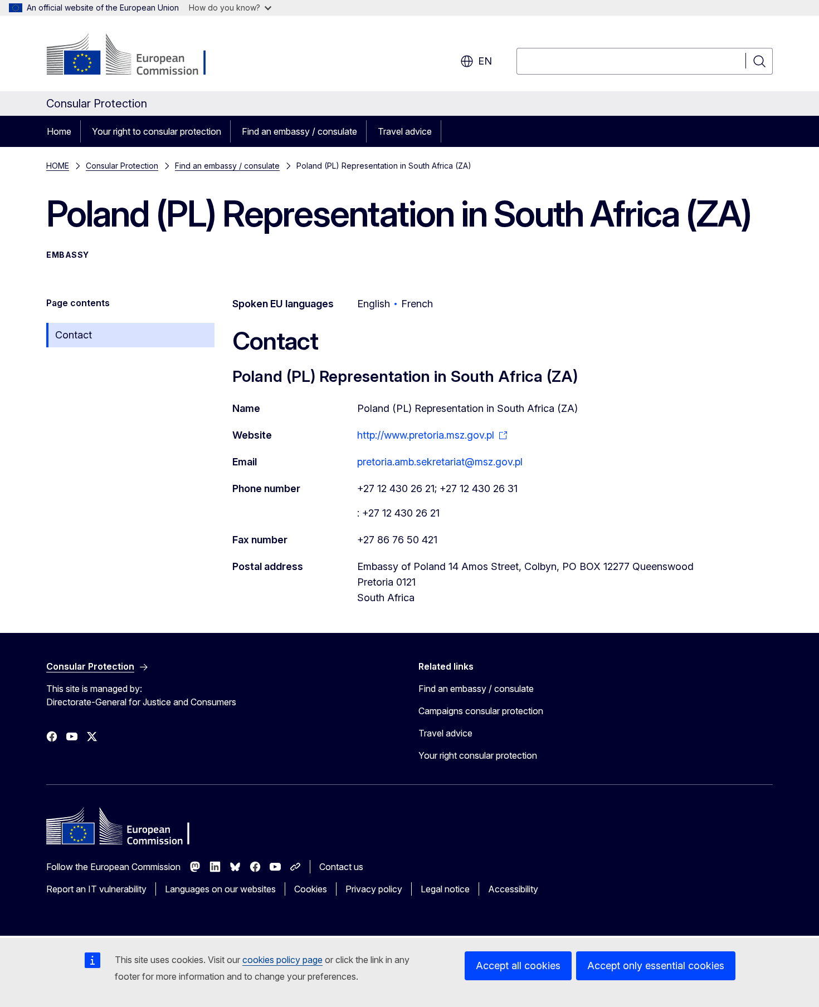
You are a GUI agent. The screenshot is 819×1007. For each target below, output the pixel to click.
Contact (73, 335)
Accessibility (513, 889)
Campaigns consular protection (480, 710)
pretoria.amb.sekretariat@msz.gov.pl (440, 462)
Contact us (341, 866)
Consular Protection (122, 165)
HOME (57, 165)
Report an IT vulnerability (96, 889)
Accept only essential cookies (655, 965)
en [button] (485, 61)
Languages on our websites (220, 889)
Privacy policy (373, 889)
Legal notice (445, 889)
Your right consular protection (477, 755)
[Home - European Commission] (136, 55)
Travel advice (405, 131)
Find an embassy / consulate (299, 131)
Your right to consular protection (156, 131)
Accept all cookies (518, 965)
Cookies (310, 889)
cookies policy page (282, 959)
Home (59, 131)
